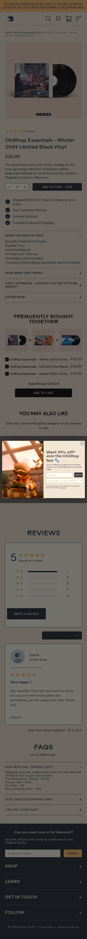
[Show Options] (81, 480)
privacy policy (63, 488)
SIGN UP (78, 475)
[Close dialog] (82, 443)
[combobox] (64, 480)
